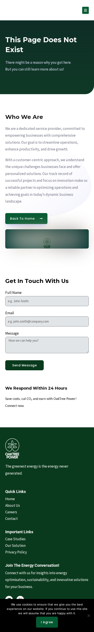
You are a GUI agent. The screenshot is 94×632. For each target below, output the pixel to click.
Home (10, 499)
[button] (85, 10)
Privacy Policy (16, 552)
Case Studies (15, 539)
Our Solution (15, 545)
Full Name (13, 292)
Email (9, 313)
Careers (11, 512)
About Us (12, 505)
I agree (47, 622)
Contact (11, 518)
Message (12, 333)
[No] (88, 615)
